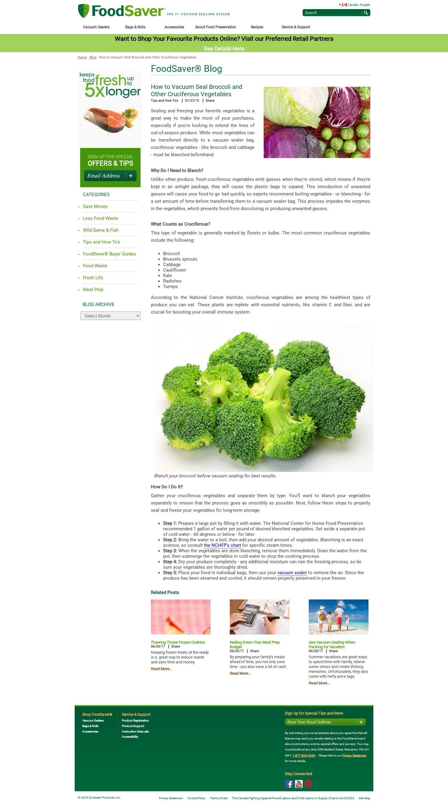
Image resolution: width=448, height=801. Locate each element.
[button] (352, 4)
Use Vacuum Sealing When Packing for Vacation (332, 644)
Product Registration (135, 720)
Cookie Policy (196, 798)
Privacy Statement (354, 755)
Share (210, 101)
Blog (93, 57)
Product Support (133, 726)
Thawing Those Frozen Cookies (178, 642)
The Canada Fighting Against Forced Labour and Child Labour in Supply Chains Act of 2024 (293, 798)
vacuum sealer (292, 572)
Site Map (364, 798)
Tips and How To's (164, 101)
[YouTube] (299, 784)
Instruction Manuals (135, 731)
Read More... (161, 668)
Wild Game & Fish (101, 230)
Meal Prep (93, 289)
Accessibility (130, 736)
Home (82, 57)
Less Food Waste (100, 218)
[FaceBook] (289, 784)
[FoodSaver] (121, 11)
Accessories (90, 731)
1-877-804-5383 (304, 755)
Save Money (95, 206)
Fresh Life (93, 277)
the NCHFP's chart (222, 545)
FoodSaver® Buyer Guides (109, 254)
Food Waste (95, 266)
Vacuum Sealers (93, 720)
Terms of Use (218, 798)
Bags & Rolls (90, 726)
